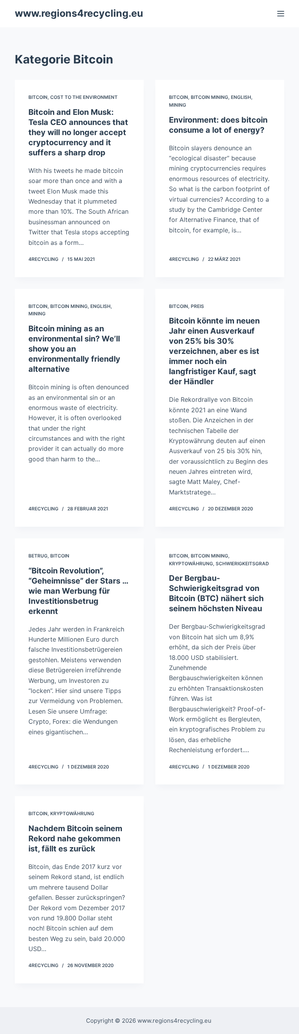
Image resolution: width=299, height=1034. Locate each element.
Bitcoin (37, 97)
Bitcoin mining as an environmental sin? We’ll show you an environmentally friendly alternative (74, 349)
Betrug (37, 556)
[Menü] (280, 13)
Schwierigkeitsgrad (242, 563)
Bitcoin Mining (209, 97)
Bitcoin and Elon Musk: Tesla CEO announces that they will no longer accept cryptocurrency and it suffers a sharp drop (78, 132)
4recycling (43, 259)
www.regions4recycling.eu (79, 13)
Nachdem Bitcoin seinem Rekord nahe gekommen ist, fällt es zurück (75, 838)
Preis (197, 306)
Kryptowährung (191, 563)
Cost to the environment (84, 97)
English (241, 97)
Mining (177, 105)
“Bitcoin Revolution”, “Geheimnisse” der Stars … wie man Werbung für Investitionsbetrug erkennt (78, 591)
